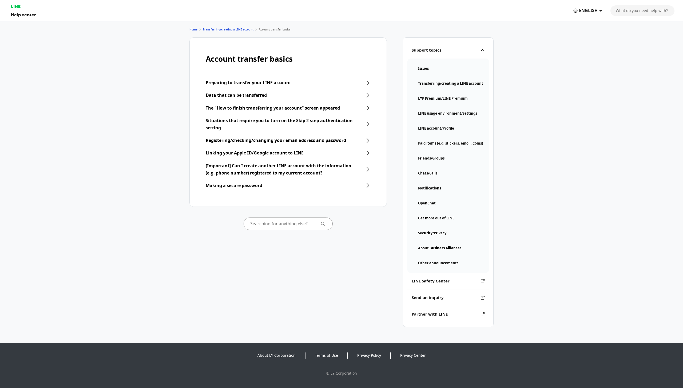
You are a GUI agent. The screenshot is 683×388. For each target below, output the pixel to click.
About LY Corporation (276, 355)
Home (193, 29)
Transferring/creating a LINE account (228, 29)
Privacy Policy (369, 355)
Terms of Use (326, 355)
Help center (23, 14)
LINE (16, 6)
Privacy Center (413, 355)
